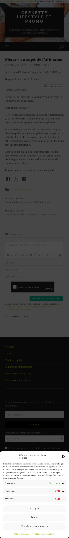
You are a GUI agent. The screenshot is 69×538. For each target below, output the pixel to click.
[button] (64, 456)
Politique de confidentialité (44, 534)
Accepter (34, 508)
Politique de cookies (21, 534)
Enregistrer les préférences (34, 526)
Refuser (34, 517)
